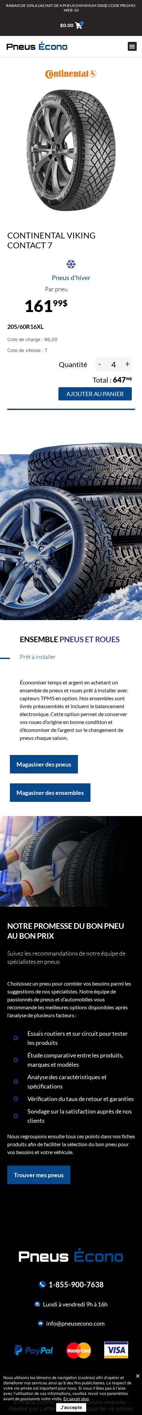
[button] (132, 46)
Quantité (74, 364)
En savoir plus (76, 1398)
